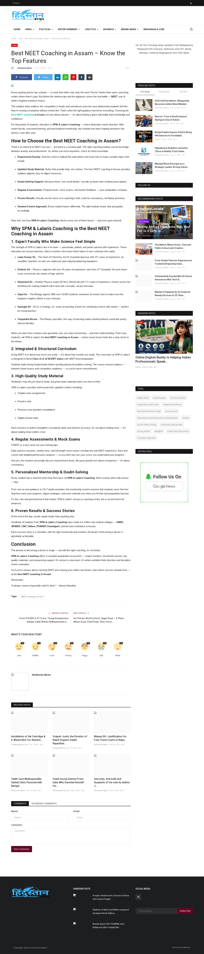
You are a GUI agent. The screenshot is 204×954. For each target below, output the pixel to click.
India (20, 38)
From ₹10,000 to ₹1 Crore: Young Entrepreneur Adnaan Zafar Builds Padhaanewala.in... (43, 620)
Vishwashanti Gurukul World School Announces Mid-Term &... (173, 278)
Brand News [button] (129, 29)
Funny (68, 655)
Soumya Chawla (177, 397)
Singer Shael (143, 397)
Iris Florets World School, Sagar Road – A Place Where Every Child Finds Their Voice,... (98, 620)
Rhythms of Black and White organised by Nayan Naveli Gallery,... (111, 911)
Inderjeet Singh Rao (146, 437)
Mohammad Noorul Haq (148, 411)
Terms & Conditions (181, 947)
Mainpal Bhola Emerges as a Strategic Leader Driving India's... (172, 165)
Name (14, 811)
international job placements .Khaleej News (157, 417)
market (185, 417)
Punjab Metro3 (141, 367)
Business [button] (108, 29)
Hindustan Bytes (25, 68)
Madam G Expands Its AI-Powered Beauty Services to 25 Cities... (172, 294)
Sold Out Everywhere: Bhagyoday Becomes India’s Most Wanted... (172, 102)
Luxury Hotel (171, 411)
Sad (101, 655)
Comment (16, 824)
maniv (157, 139)
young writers (143, 431)
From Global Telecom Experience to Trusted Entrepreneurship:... (173, 262)
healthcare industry (172, 404)
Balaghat (159, 431)
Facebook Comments (44, 803)
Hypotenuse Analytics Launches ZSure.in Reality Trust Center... (171, 150)
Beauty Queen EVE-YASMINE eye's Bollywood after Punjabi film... (109, 926)
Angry (84, 655)
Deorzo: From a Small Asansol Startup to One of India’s (171, 118)
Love (52, 655)
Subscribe (185, 910)
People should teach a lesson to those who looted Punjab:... (111, 897)
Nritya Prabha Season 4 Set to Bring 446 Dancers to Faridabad (173, 134)
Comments (20, 803)
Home (17, 29)
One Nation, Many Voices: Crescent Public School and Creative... (173, 246)
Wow (117, 655)
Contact (16, 3)
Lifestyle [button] (91, 29)
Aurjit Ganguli (159, 397)
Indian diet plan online (178, 431)
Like (19, 655)
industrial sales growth (171, 424)
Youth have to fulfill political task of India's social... (161, 359)
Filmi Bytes (183, 52)
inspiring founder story (148, 404)
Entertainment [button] (68, 29)
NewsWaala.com (153, 29)
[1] (191, 3)
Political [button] (45, 29)
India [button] (29, 29)
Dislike (35, 655)
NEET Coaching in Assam (32, 596)
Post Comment (21, 849)
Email (76, 811)
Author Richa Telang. (147, 424)
